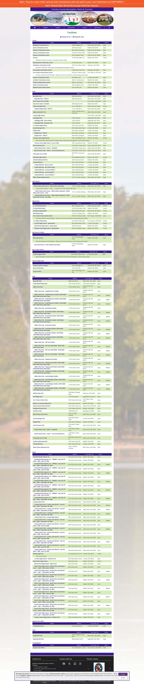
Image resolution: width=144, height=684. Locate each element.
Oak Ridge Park (37, 396)
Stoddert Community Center (41, 80)
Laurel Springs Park (39, 128)
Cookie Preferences (72, 681)
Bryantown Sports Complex (41, 104)
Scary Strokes (37, 271)
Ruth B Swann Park (38, 145)
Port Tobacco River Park (40, 400)
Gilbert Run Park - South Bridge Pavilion (46, 376)
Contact (84, 27)
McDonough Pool (38, 553)
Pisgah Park (36, 130)
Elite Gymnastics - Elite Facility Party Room (47, 244)
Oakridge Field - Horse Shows (43, 120)
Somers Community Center (41, 77)
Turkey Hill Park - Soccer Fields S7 (44, 175)
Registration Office (39, 647)
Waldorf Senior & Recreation (41, 87)
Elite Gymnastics (38, 238)
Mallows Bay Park (38, 393)
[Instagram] (80, 664)
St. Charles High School (40, 125)
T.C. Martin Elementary (40, 221)
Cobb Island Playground (40, 283)
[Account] (109, 27)
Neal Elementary (38, 213)
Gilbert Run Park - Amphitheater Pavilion (46, 291)
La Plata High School (39, 254)
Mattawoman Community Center (43, 62)
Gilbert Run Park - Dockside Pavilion (45, 325)
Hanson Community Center (41, 52)
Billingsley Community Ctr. (41, 45)
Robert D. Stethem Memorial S (42, 403)
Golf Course (97, 27)
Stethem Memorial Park (40, 160)
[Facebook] (64, 664)
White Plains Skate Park (40, 414)
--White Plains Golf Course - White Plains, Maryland (48, 186)
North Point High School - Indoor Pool (45, 563)
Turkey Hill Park (38, 162)
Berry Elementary (38, 268)
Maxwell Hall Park (38, 639)
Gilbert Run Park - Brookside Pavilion (45, 308)
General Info (71, 27)
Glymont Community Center (41, 50)
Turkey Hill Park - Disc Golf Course (44, 167)
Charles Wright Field (39, 106)
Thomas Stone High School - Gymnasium (46, 228)
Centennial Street (38, 626)
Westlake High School (39, 157)
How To (83, 681)
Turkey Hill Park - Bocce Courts (43, 165)
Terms (60, 681)
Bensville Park (37, 96)
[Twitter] (69, 664)
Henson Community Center (41, 55)
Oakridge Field (37, 118)
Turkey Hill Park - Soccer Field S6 (44, 172)
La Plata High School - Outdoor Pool (45, 558)
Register (45, 27)
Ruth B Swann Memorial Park (41, 406)
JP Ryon (35, 57)
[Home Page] (34, 27)
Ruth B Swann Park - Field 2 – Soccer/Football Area (49, 150)
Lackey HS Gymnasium (40, 211)
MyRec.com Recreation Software (103, 681)
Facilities (58, 27)
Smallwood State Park (39, 408)
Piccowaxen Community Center (42, 70)
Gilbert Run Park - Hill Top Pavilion (44, 342)
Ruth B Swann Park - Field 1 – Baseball (45, 148)
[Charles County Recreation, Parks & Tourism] (72, 18)
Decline (123, 678)
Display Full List (66, 37)
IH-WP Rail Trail (37, 635)
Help (79, 681)
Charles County (92, 659)
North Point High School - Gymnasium (45, 226)
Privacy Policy (25, 677)
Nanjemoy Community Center (42, 65)
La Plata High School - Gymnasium (44, 223)
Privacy (64, 681)
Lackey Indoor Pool (38, 502)
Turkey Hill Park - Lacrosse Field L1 (44, 170)
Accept (123, 674)
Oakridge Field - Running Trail (43, 123)
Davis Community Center (40, 47)
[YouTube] (75, 664)
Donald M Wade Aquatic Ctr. (41, 457)
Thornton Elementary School (41, 82)
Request (108, 295)
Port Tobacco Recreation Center (42, 72)
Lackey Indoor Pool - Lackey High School (46, 517)
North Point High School (40, 561)
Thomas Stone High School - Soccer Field (46, 143)
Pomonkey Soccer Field (40, 154)
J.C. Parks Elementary (39, 206)
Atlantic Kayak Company (40, 265)
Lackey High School (39, 115)
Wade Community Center (40, 85)
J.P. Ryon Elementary (39, 208)
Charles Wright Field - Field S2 (43, 109)
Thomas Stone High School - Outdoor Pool (47, 617)
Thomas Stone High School (41, 138)
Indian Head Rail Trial (39, 112)
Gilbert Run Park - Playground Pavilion (45, 359)
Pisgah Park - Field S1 (40, 133)
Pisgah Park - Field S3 (40, 135)
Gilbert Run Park (38, 287)
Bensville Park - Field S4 (41, 99)
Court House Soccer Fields (41, 101)
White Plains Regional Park (41, 177)
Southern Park (37, 411)
